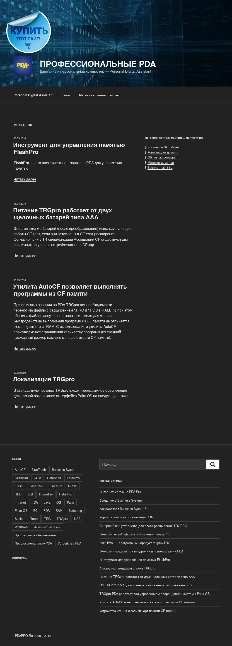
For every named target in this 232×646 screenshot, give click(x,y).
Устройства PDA (69, 543)
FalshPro (73, 477)
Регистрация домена (162, 152)
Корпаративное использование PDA (126, 517)
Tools (34, 518)
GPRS (72, 486)
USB (77, 518)
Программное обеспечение (35, 535)
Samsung (75, 510)
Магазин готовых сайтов (99, 95)
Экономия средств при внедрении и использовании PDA (141, 551)
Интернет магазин (47, 527)
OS (58, 502)
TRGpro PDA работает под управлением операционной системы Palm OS (154, 593)
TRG (47, 518)
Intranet (20, 502)
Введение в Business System (120, 500)
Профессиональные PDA (98, 63)
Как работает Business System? (122, 508)
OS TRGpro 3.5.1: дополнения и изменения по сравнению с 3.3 (146, 585)
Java (47, 502)
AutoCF (20, 469)
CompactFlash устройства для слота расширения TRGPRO (143, 525)
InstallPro (65, 494)
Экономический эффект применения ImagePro (134, 534)
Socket (19, 518)
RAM (59, 510)
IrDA (35, 502)
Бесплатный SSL (159, 167)
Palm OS (21, 510)
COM (37, 477)
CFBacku (21, 477)
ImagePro (46, 494)
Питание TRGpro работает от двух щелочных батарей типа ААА (62, 213)
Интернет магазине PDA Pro (120, 491)
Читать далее (25, 179)
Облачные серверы (161, 157)
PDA (47, 510)
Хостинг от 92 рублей (163, 147)
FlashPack (36, 486)
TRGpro (62, 518)
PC (35, 510)
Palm (70, 502)
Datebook (54, 477)
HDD (18, 494)
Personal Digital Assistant (34, 95)
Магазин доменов (160, 162)
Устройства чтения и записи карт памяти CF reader (137, 610)
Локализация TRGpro (44, 379)
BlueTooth (38, 469)
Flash (19, 486)
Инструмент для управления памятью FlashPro (69, 148)
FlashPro (55, 486)
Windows (21, 527)
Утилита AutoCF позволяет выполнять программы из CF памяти (70, 289)
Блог (66, 95)
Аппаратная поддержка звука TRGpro (127, 568)
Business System (64, 469)
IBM (30, 494)
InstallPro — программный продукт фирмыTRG (134, 542)
